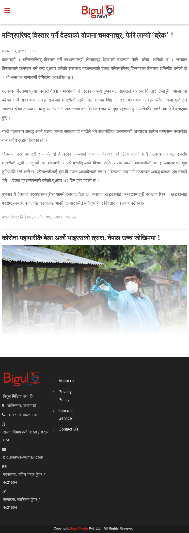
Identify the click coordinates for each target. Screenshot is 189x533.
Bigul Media (79, 529)
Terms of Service (66, 415)
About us (66, 381)
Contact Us (68, 429)
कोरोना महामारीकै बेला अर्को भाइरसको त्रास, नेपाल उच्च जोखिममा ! (81, 238)
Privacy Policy (65, 396)
